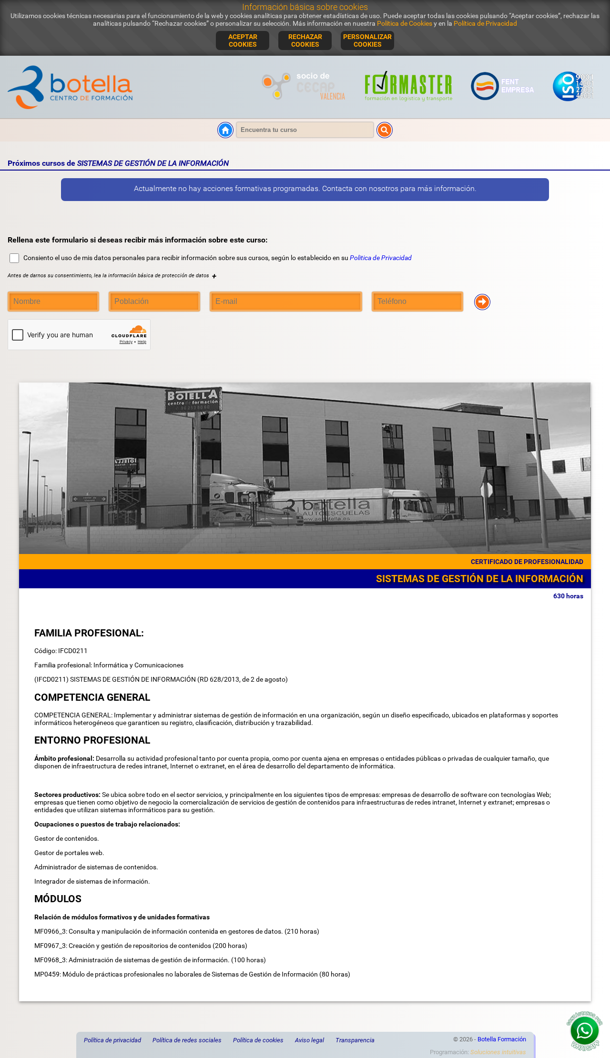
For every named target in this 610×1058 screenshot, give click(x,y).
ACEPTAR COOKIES (242, 40)
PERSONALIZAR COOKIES (367, 40)
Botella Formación (502, 1039)
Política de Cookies (404, 23)
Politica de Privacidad (381, 258)
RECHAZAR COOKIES (305, 40)
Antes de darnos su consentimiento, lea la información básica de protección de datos (112, 275)
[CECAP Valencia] (305, 107)
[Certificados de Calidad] (572, 107)
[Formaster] (409, 107)
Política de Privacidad (485, 23)
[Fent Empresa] (502, 107)
